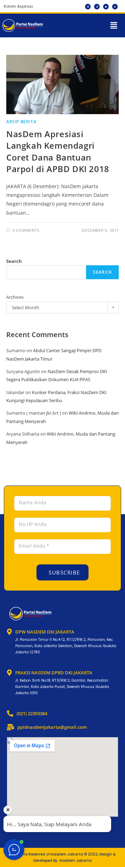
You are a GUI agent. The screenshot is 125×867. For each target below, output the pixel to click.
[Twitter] (106, 6)
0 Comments (26, 230)
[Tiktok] (97, 6)
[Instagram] (88, 6)
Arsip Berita (21, 122)
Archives (15, 297)
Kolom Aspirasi (18, 6)
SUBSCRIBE (63, 572)
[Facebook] (115, 6)
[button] (114, 25)
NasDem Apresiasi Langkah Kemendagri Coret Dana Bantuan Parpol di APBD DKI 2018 (57, 151)
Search (14, 261)
